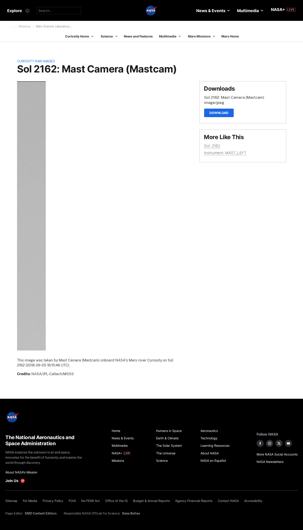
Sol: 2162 (212, 146)
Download (218, 113)
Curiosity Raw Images (36, 61)
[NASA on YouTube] (288, 443)
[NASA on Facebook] (260, 443)
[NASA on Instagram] (269, 443)
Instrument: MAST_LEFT (225, 153)
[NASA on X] (279, 443)
